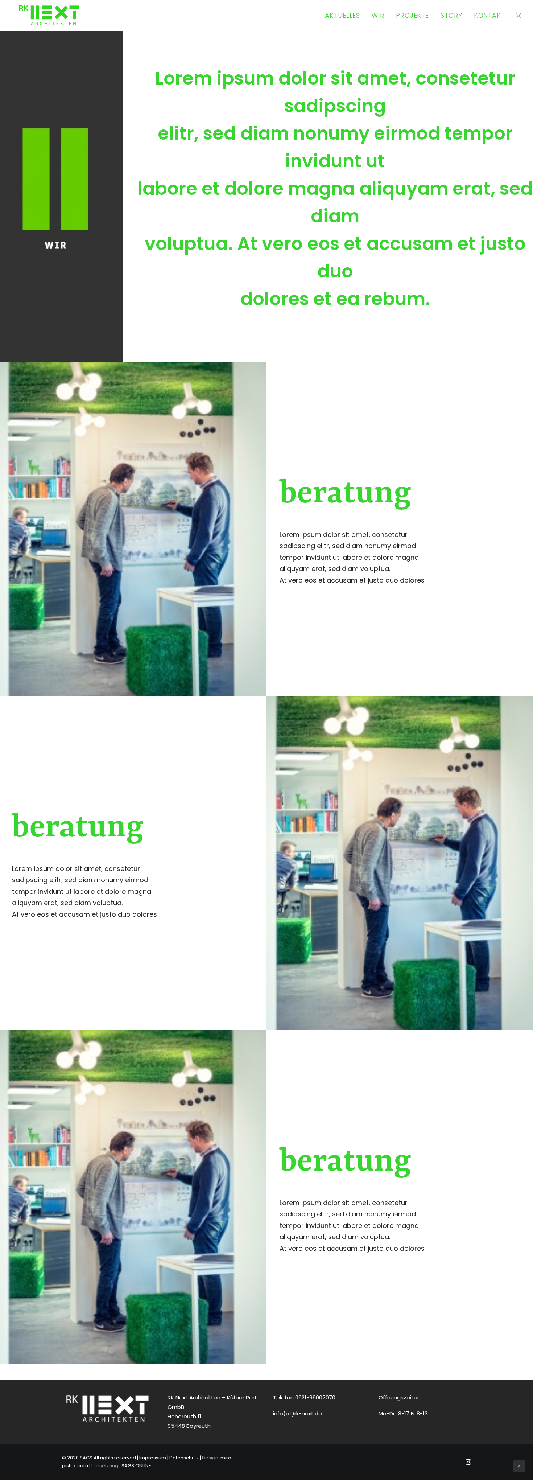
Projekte (412, 15)
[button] (518, 15)
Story (451, 15)
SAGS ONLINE (136, 1465)
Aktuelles (342, 15)
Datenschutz (184, 1457)
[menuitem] (342, 15)
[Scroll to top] (519, 1465)
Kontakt (489, 15)
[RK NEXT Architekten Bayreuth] (49, 15)
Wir (378, 15)
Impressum (152, 1457)
